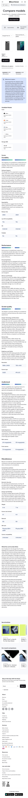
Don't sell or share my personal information (11, 774)
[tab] (7, 66)
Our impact (4, 701)
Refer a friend (5, 728)
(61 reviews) (18, 73)
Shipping (4, 719)
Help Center (4, 717)
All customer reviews (6, 758)
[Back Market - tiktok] (6, 709)
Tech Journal (5, 755)
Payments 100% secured (7, 745)
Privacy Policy (5, 776)
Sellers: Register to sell (7, 739)
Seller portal (4, 741)
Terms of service (5, 769)
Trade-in (4, 733)
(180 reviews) (6, 73)
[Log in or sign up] (22, 2)
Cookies (4, 772)
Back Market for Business (7, 743)
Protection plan (5, 731)
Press (3, 699)
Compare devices (6, 756)
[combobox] (7, 35)
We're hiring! (4, 704)
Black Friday (4, 762)
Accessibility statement (7, 703)
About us (4, 697)
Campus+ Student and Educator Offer (10, 735)
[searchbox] (19, 5)
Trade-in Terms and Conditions (8, 771)
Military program (5, 737)
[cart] (25, 2)
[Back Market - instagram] (3, 709)
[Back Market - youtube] (9, 709)
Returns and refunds (6, 721)
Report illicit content (6, 778)
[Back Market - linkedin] (12, 709)
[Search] (12, 5)
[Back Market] (14, 1)
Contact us (4, 715)
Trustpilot (4, 706)
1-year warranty (5, 730)
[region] (14, 634)
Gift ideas (4, 760)
